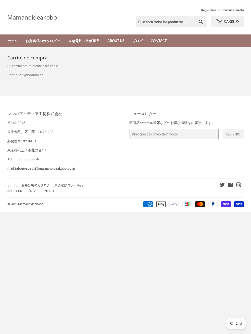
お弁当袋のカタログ (41, 41)
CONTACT (159, 41)
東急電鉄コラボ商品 (83, 41)
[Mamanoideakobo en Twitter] (222, 186)
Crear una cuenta (233, 10)
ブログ (137, 41)
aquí (43, 75)
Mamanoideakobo (32, 17)
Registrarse (208, 10)
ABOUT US (115, 41)
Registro (233, 134)
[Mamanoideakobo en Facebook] (230, 186)
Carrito (231, 21)
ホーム (12, 41)
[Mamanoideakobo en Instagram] (238, 186)
